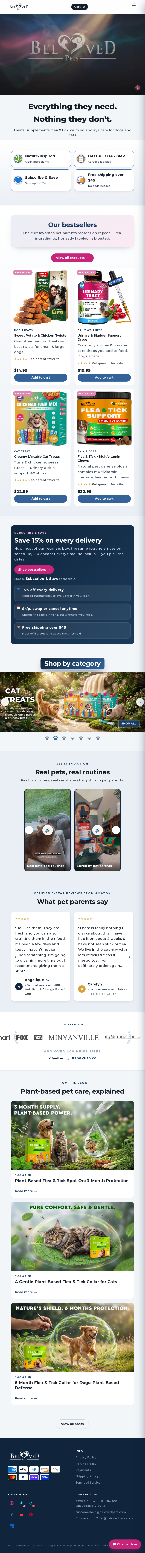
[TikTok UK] (31, 1503)
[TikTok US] (21, 1503)
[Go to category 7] (98, 738)
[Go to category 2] (55, 738)
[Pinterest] (31, 1515)
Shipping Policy (87, 1476)
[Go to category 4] (72, 738)
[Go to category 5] (81, 738)
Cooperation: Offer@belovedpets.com (104, 1518)
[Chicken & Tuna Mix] (88, 706)
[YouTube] (21, 1515)
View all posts (72, 1424)
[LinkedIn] (12, 1526)
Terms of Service (88, 1482)
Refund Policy (86, 1463)
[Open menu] (133, 6)
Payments (83, 1470)
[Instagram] (12, 1503)
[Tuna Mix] (105, 705)
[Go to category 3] (64, 738)
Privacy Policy (86, 1457)
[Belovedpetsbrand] (19, 7)
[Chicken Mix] (72, 705)
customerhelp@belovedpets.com (101, 1512)
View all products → (72, 258)
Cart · (79, 6)
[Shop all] (129, 723)
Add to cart (40, 377)
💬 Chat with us (125, 1544)
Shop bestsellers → (34, 569)
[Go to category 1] (47, 738)
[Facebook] (12, 1515)
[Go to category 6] (89, 738)
